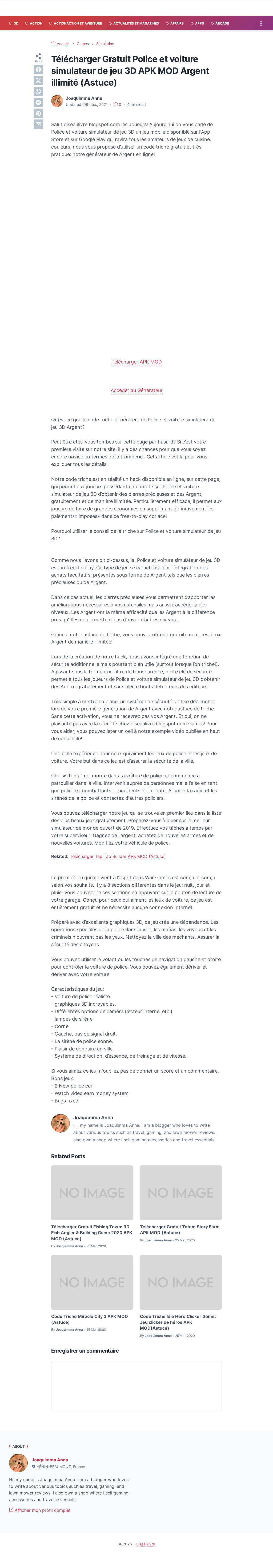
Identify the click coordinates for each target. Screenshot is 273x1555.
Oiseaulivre (145, 1544)
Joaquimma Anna (50, 1459)
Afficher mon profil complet (42, 1510)
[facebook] (38, 69)
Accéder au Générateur (137, 390)
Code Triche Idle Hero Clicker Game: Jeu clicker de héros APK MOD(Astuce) (178, 1322)
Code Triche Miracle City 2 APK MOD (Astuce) (89, 1319)
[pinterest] (38, 113)
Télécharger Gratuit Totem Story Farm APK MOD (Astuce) (180, 1229)
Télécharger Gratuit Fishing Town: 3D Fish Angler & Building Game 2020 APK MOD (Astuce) (91, 1232)
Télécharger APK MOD (136, 362)
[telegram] (38, 102)
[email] (38, 124)
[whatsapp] (38, 91)
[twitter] (38, 80)
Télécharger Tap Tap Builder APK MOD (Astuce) (118, 856)
